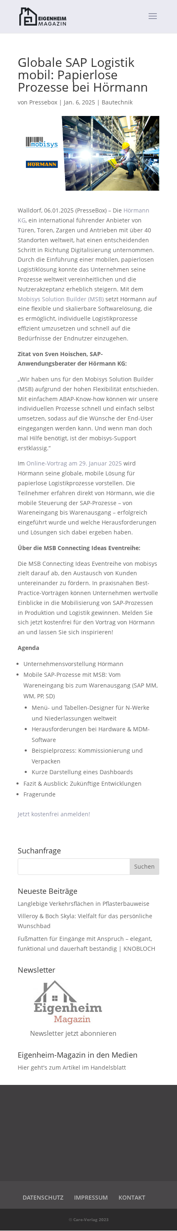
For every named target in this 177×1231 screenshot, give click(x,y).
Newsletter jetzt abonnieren (73, 1033)
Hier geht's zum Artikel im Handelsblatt (72, 1067)
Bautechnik (117, 102)
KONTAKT (132, 1197)
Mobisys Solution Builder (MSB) (61, 299)
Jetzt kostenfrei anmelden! (54, 814)
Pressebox (43, 102)
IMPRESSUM (91, 1197)
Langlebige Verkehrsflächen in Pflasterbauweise (83, 903)
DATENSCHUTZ (43, 1197)
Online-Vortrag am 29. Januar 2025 (74, 463)
